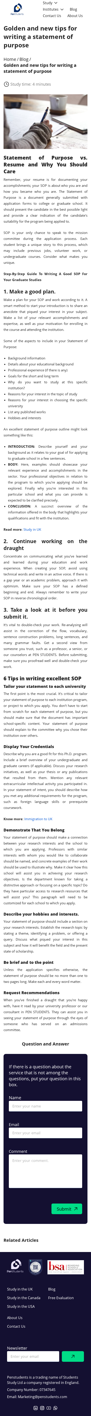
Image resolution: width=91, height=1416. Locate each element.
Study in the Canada (23, 1297)
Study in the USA (21, 1306)
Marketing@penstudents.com (42, 1396)
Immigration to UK (38, 819)
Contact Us (16, 1326)
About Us (15, 1317)
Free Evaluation (61, 1297)
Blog (23, 59)
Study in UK (32, 529)
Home (10, 59)
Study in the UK (20, 1289)
